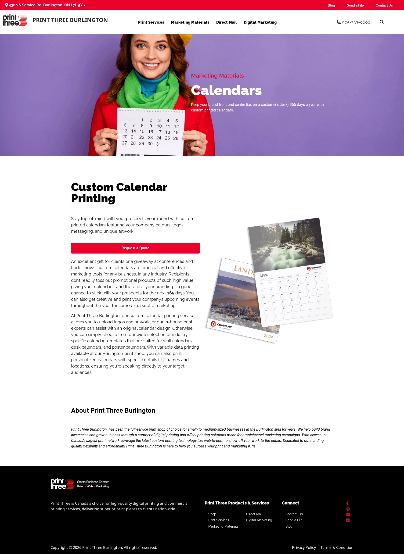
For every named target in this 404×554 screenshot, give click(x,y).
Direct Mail (226, 22)
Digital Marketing (260, 22)
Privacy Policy (304, 547)
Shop (212, 514)
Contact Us (384, 5)
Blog (331, 5)
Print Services (151, 22)
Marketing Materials (190, 22)
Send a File (355, 5)
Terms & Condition (337, 547)
